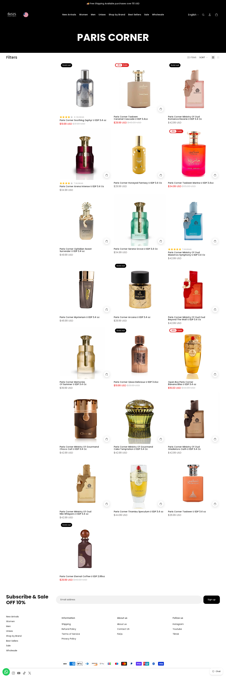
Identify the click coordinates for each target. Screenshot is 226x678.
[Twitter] (30, 673)
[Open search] (203, 14)
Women (10, 621)
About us (122, 624)
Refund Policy (69, 629)
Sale (8, 645)
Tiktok (176, 633)
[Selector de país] (25, 14)
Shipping (66, 624)
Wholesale (11, 650)
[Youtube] (19, 673)
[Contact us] (6, 672)
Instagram (178, 624)
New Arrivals (12, 616)
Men (8, 626)
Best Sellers (12, 640)
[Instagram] (13, 673)
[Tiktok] (24, 673)
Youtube (177, 629)
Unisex (9, 631)
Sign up (212, 599)
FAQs (120, 633)
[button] (203, 57)
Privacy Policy (69, 638)
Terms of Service (71, 633)
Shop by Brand (14, 635)
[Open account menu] (209, 14)
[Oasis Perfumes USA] (12, 14)
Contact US (123, 629)
